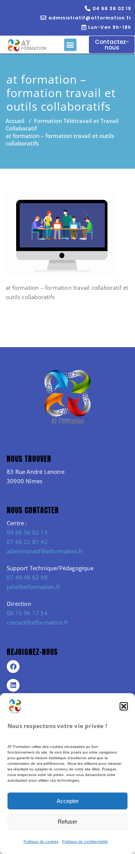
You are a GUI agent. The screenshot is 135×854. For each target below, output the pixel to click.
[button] (124, 706)
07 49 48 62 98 (27, 577)
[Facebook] (13, 666)
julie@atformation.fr (33, 586)
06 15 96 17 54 (27, 613)
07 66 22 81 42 (27, 541)
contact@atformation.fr (37, 622)
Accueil (15, 120)
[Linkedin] (13, 685)
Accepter (68, 801)
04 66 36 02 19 (27, 532)
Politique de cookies (41, 841)
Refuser (67, 821)
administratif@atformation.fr (45, 551)
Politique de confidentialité (85, 841)
